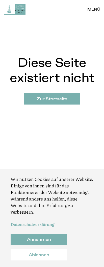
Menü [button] (93, 9)
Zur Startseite (52, 99)
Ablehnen (39, 254)
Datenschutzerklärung (32, 224)
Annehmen (39, 239)
